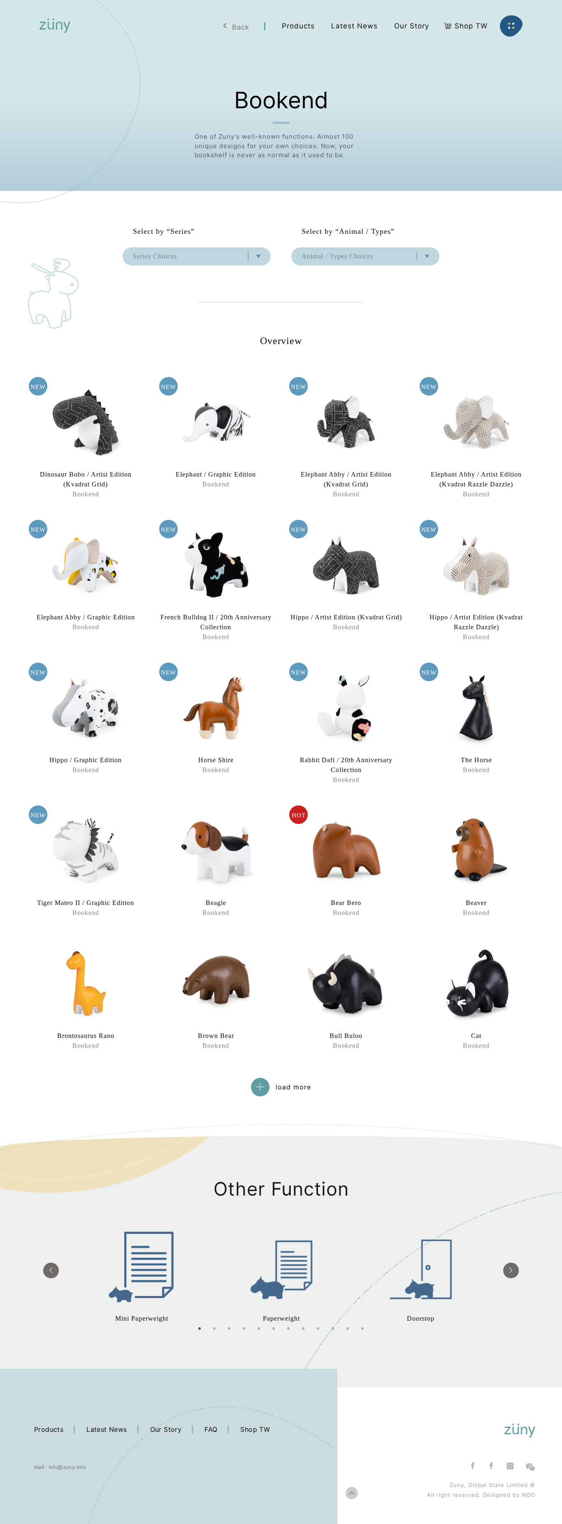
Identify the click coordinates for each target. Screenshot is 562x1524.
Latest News (106, 1429)
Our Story (166, 1429)
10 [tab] (332, 1328)
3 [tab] (229, 1328)
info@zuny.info (67, 1467)
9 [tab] (318, 1328)
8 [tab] (303, 1328)
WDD (528, 1494)
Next (511, 1270)
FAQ (210, 1429)
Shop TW (255, 1429)
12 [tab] (362, 1328)
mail (39, 1467)
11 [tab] (347, 1328)
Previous (51, 1270)
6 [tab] (273, 1328)
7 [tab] (288, 1328)
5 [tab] (258, 1328)
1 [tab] (199, 1328)
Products (48, 1429)
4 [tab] (244, 1328)
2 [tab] (214, 1328)
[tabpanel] (141, 1270)
